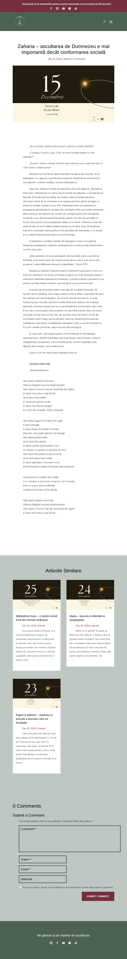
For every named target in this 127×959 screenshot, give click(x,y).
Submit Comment (98, 896)
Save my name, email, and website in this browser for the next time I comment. (68, 887)
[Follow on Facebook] (51, 8)
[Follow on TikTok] (75, 8)
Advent (67, 59)
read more (22, 665)
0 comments (79, 59)
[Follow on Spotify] (69, 8)
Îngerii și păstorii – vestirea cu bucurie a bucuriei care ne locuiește (34, 719)
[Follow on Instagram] (57, 8)
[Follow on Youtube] (63, 8)
